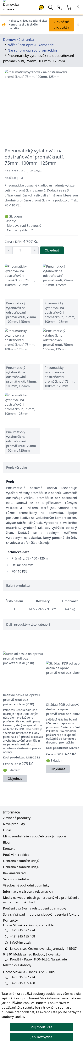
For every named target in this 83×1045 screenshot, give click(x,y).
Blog (6, 842)
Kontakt (9, 848)
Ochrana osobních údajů (21, 861)
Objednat (52, 250)
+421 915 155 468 (22, 936)
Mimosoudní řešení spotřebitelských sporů (34, 836)
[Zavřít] (78, 24)
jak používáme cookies (18, 1003)
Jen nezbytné (41, 1037)
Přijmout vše (41, 1027)
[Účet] (78, 7)
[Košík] (69, 7)
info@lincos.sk (20, 942)
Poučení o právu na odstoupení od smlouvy (34, 908)
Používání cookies (16, 855)
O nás (7, 830)
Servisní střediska (16, 879)
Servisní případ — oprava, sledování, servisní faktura (41, 914)
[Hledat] (50, 7)
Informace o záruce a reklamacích (28, 891)
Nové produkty (14, 824)
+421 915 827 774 (22, 930)
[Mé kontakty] (59, 7)
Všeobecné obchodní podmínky (26, 885)
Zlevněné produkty (61, 25)
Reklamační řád (14, 873)
